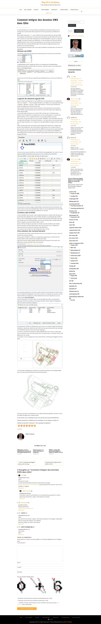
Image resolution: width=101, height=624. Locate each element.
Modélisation (74, 253)
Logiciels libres (73, 230)
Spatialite (72, 286)
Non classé (20, 429)
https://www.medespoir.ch (25, 508)
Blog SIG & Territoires (50, 2)
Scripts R (73, 260)
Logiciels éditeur (74, 227)
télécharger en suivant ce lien (34, 244)
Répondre (21, 488)
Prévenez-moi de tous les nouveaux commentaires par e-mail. (35, 598)
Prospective (74, 217)
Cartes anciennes (45, 9)
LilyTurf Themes (67, 622)
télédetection (73, 291)
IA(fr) (70, 222)
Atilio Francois (27, 27)
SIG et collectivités (74, 283)
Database (72, 211)
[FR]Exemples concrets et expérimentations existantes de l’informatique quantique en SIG (24, 451)
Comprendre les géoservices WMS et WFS (53, 463)
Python (73, 258)
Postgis (71, 266)
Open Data (72, 240)
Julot (22, 475)
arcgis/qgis (72, 198)
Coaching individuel (76, 208)
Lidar (70, 225)
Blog (21, 9)
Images (73, 245)
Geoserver (72, 219)
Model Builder (74, 250)
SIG (28, 103)
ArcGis (71, 191)
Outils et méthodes (74, 243)
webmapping (73, 294)
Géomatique (72, 215)
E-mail (19, 567)
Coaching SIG (73, 204)
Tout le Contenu (27, 9)
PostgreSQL (74, 212)
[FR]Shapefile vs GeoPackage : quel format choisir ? (76, 103)
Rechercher (79, 31)
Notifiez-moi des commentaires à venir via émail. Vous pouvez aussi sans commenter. (38, 603)
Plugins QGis (54, 9)
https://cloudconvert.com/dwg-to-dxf (29, 484)
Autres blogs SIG (74, 9)
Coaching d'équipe (76, 205)
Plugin (72, 275)
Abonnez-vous (72, 25)
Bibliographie (73, 201)
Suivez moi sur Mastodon (76, 36)
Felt (72, 300)
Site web (19, 572)
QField (71, 271)
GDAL (31, 35)
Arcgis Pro (73, 193)
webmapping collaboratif (76, 296)
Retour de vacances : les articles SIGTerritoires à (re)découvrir (38, 451)
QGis (70, 274)
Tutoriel (73, 278)
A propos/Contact (64, 9)
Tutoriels (36, 9)
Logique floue (73, 233)
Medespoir (24, 502)
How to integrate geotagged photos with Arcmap (26, 463)
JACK (72, 76)
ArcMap (73, 196)
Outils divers (74, 255)
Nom (19, 562)
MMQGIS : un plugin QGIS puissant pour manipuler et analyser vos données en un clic (56, 451)
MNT (72, 247)
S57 (70, 281)
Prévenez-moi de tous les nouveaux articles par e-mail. (33, 600)
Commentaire (21, 543)
